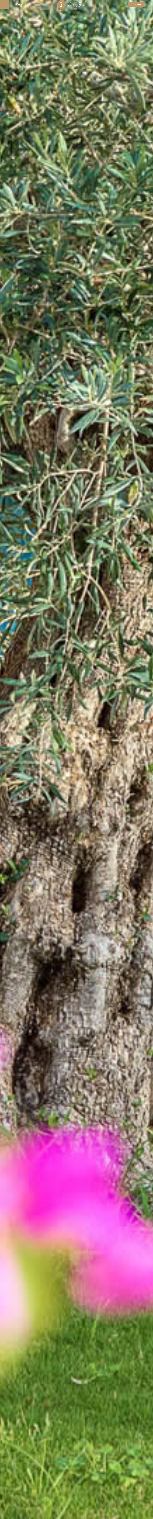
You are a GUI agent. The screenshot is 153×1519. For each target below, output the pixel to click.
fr (19, 5)
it (13, 5)
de (22, 5)
